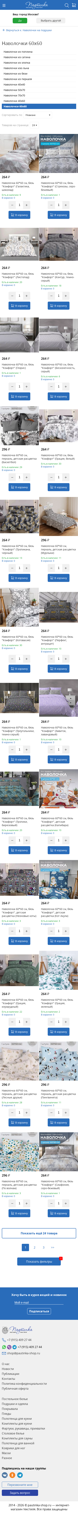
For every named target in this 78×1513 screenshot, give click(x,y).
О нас (6, 1364)
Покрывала (10, 1409)
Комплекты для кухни (17, 1424)
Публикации (10, 1374)
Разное (7, 1458)
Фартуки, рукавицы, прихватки (23, 1428)
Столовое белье (13, 1433)
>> (52, 1247)
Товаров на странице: (15, 125)
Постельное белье (15, 1399)
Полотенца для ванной (18, 1443)
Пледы (6, 1414)
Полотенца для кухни (17, 1419)
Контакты (8, 1379)
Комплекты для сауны (17, 1438)
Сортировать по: (12, 115)
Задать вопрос (20, 1493)
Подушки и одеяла (15, 1404)
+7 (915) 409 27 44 (19, 1340)
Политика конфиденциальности (24, 1384)
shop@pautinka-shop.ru (23, 1353)
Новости (8, 1369)
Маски (6, 1453)
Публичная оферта (15, 1389)
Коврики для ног (13, 1448)
